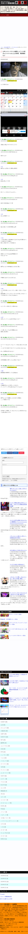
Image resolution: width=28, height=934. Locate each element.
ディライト (3, 770)
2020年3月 (3, 881)
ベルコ (2, 757)
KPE (2, 751)
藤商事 (2, 742)
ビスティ (3, 779)
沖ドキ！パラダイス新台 (15, 614)
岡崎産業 (3, 791)
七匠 (2, 766)
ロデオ (2, 824)
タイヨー (3, 836)
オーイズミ (3, 763)
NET (2, 739)
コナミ (2, 797)
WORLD (3, 839)
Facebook (9, 452)
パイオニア (3, 760)
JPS (2, 794)
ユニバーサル (4, 745)
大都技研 (3, 730)
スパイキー (3, 800)
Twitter (4, 452)
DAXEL (2, 806)
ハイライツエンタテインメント (9, 821)
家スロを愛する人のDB (6, 898)
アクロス (3, 782)
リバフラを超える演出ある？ (17, 564)
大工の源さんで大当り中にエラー (18, 550)
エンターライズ (5, 773)
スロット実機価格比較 (6, 896)
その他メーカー (5, 818)
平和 (2, 809)
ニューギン (3, 754)
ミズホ (2, 827)
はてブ (15, 452)
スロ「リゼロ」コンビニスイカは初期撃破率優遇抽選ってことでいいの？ (18, 689)
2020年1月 (3, 887)
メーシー (3, 812)
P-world (2, 894)
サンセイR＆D (4, 833)
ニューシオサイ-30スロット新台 (17, 635)
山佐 (2, 724)
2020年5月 (3, 875)
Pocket (21, 452)
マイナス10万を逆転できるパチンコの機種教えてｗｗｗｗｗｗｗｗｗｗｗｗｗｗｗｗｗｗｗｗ (18, 522)
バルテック (3, 815)
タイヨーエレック (5, 803)
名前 (3, 460)
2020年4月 (3, 878)
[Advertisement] (14, 31)
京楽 (2, 748)
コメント (4, 464)
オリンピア (3, 727)
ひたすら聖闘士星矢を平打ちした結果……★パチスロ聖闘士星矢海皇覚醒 (18, 504)
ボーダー (3, 830)
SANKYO (3, 736)
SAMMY (3, 721)
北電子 (2, 733)
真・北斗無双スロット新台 (11, 619)
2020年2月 (3, 884)
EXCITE (3, 785)
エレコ (2, 788)
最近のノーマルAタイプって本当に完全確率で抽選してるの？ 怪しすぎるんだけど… (18, 700)
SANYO (3, 776)
